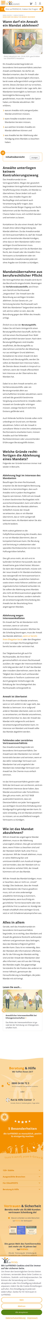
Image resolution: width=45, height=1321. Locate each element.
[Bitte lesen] (7, 4)
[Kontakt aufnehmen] (35, 3)
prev (4, 1010)
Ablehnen (21, 1306)
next (41, 1010)
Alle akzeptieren (21, 1312)
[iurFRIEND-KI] (31, 3)
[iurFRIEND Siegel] (12, 1230)
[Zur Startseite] (13, 4)
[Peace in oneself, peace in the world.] (4, 1117)
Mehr (22, 1300)
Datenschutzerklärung (16, 1318)
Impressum (32, 1318)
